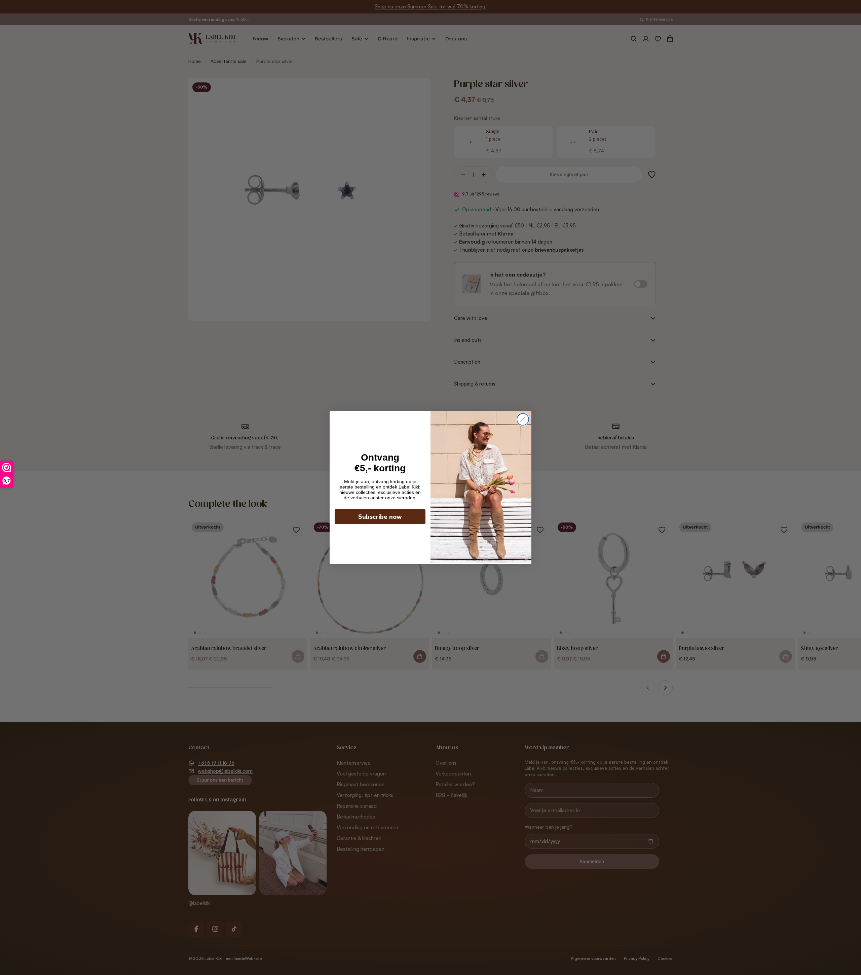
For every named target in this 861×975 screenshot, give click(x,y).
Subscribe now (380, 517)
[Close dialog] (523, 419)
